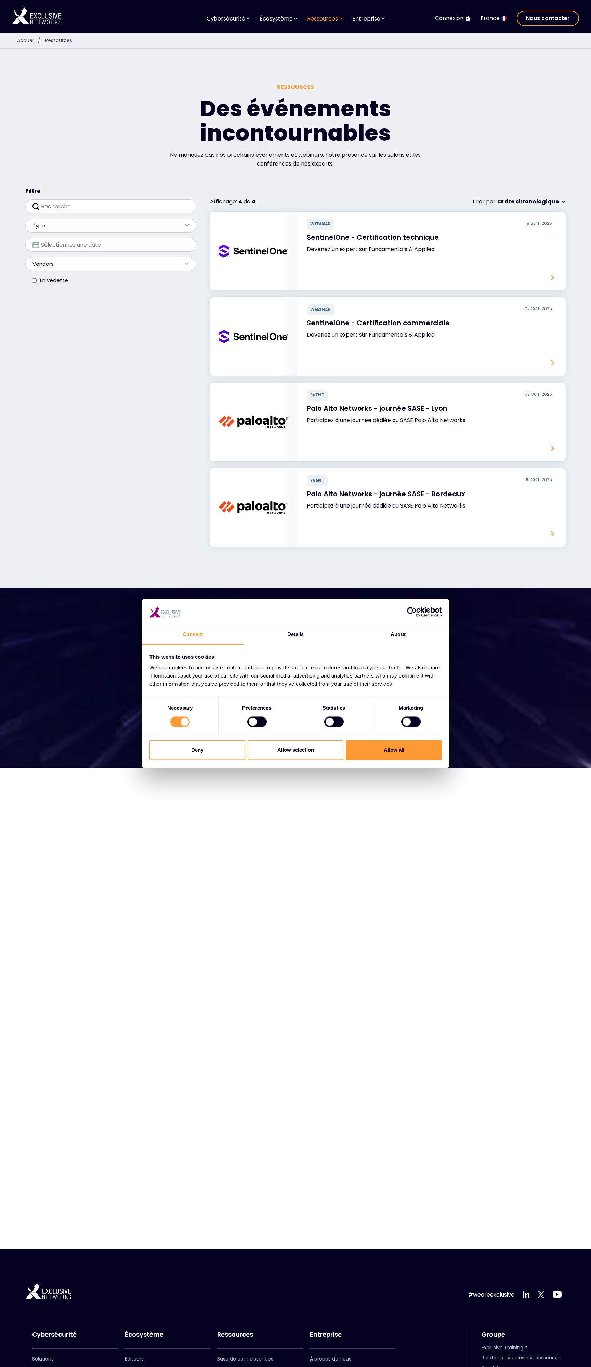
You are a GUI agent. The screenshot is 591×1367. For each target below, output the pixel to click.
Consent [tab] (193, 635)
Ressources (58, 40)
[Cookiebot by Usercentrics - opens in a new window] (412, 612)
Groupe (493, 1334)
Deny (197, 750)
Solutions (43, 1358)
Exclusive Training (502, 1347)
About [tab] (398, 635)
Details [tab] (295, 635)
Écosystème (144, 1334)
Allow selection (295, 750)
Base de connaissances (245, 1358)
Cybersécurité (54, 1334)
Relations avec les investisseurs (519, 1357)
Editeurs (134, 1358)
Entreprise (326, 1334)
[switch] (257, 721)
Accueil (28, 40)
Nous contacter (548, 18)
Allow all (394, 750)
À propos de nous (330, 1358)
